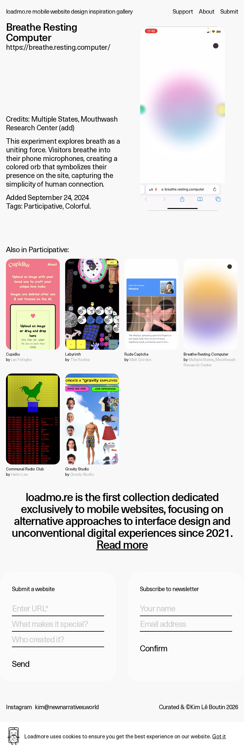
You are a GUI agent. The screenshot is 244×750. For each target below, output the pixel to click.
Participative (43, 205)
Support (183, 11)
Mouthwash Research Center (210, 362)
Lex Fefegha (21, 359)
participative (48, 249)
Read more (122, 545)
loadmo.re (69, 11)
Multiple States (54, 118)
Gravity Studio (82, 474)
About (206, 11)
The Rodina (80, 359)
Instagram (19, 706)
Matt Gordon (140, 359)
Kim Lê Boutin (207, 706)
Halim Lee (19, 474)
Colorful (77, 205)
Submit (229, 11)
